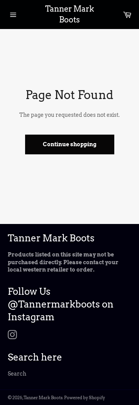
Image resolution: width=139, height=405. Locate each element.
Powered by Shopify (84, 397)
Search (17, 374)
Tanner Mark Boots (69, 14)
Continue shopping (70, 144)
